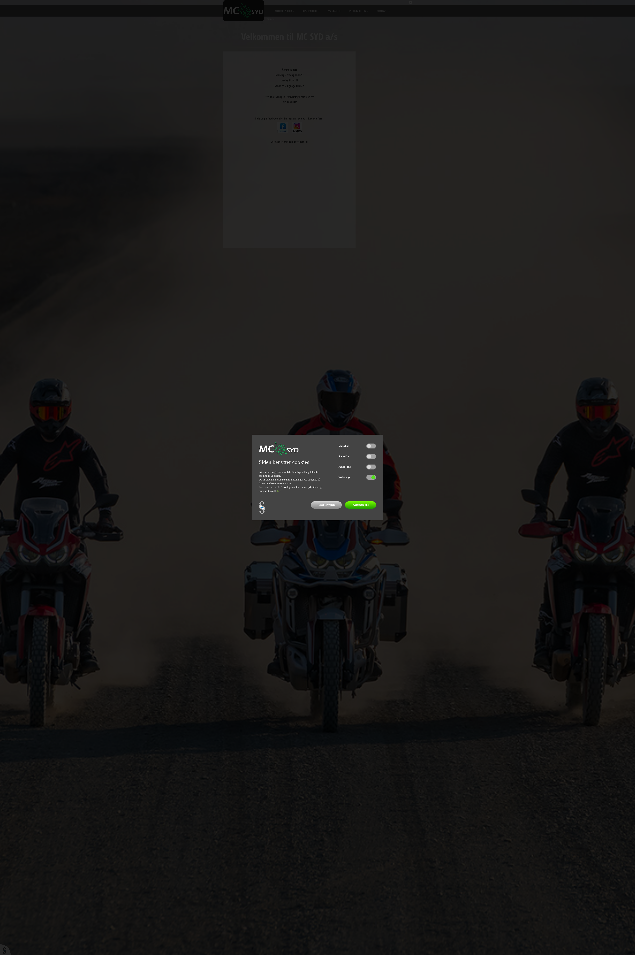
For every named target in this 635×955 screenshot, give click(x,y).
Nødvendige (344, 477)
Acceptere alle (361, 504)
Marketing (344, 446)
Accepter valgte (326, 504)
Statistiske (344, 456)
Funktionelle (345, 467)
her (279, 491)
